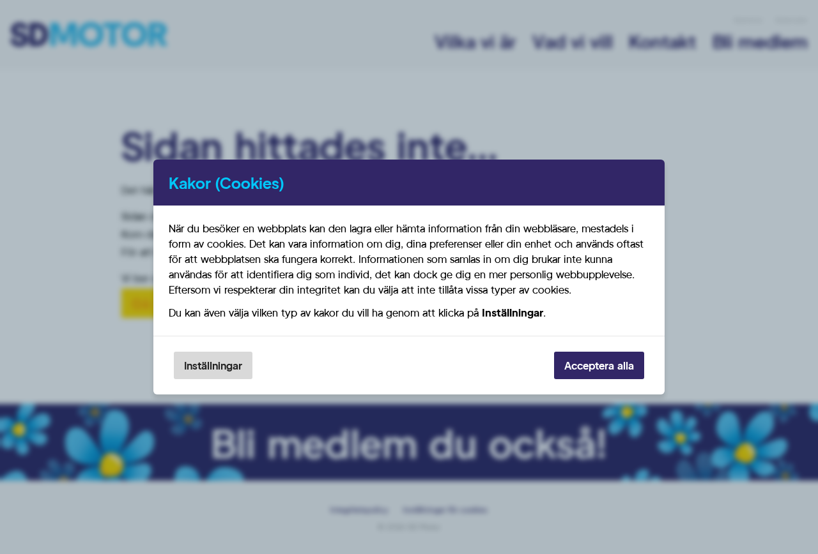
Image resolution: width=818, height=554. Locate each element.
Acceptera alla (599, 365)
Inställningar (213, 365)
